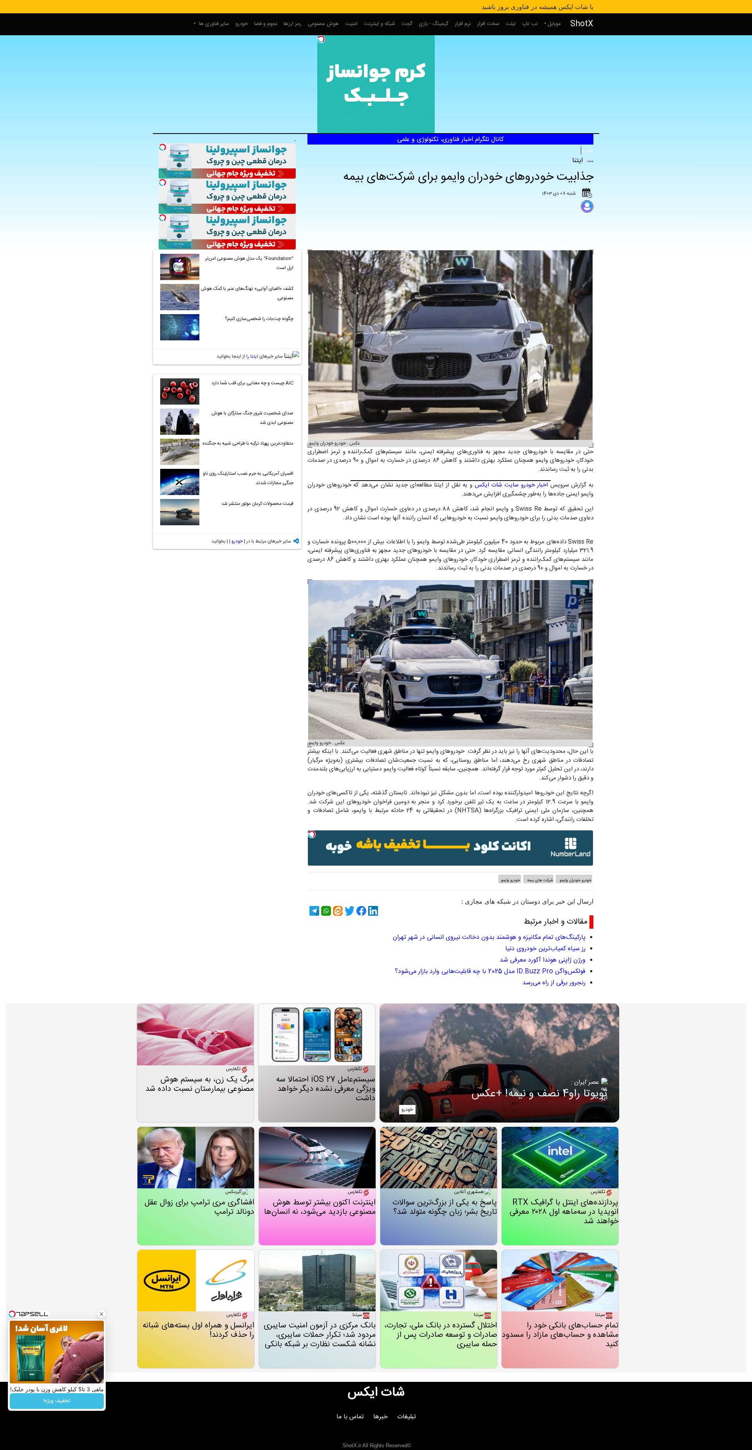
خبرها (380, 1417)
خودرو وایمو (510, 880)
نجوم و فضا (265, 24)
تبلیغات (406, 1417)
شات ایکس (376, 1393)
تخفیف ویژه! (56, 1401)
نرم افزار (463, 24)
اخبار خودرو (534, 485)
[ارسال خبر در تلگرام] (313, 911)
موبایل (554, 24)
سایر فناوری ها (213, 24)
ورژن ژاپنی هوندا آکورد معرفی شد (543, 960)
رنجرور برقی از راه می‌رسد (554, 983)
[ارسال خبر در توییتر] (348, 911)
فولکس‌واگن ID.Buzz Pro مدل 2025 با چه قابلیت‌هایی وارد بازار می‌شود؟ (490, 971)
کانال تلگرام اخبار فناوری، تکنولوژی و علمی (450, 139)
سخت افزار (488, 24)
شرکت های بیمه (539, 880)
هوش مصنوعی (323, 24)
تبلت (511, 24)
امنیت (351, 24)
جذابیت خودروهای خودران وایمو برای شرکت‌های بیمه (468, 177)
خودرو (241, 24)
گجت (406, 24)
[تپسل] (321, 39)
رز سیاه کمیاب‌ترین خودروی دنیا (545, 949)
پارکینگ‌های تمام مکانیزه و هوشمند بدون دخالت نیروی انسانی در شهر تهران (489, 937)
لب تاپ (530, 24)
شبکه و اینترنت (379, 24)
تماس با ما (350, 1417)
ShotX (581, 24)
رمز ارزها (293, 24)
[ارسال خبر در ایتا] (337, 911)
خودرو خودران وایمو (575, 880)
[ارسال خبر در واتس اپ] (325, 911)
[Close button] (101, 1314)
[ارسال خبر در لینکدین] (372, 911)
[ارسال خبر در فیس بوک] (360, 911)
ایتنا (254, 356)
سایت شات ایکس (497, 485)
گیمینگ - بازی (433, 24)
